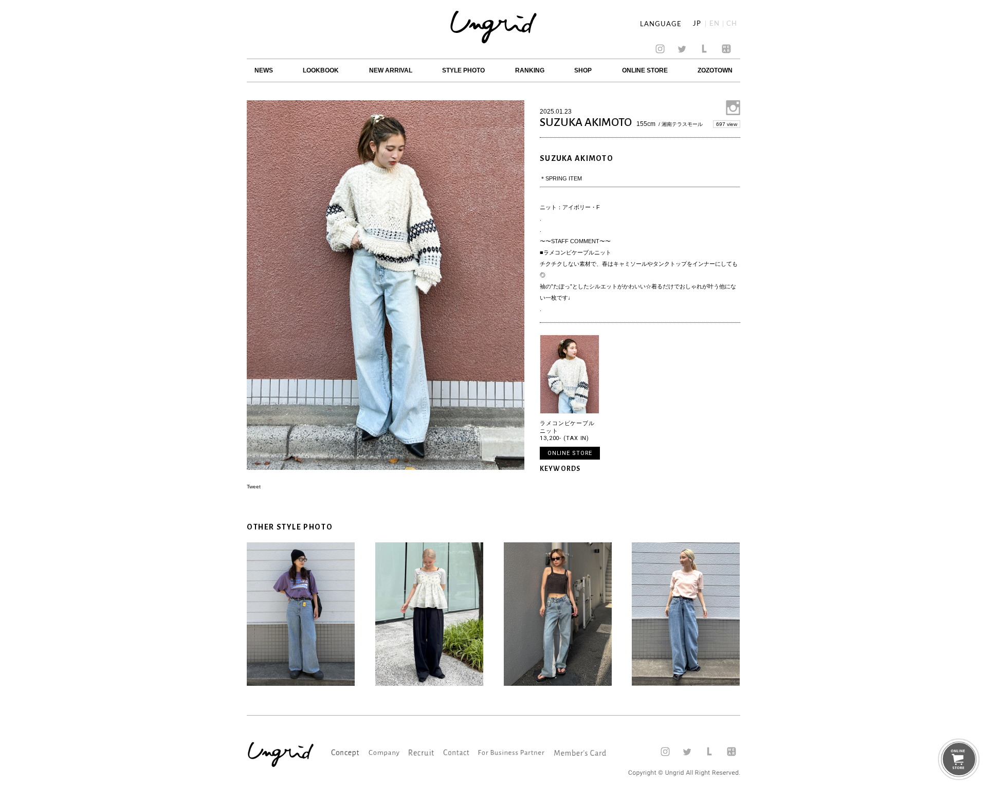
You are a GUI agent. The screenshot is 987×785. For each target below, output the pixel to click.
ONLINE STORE (645, 70)
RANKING (529, 70)
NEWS (263, 70)
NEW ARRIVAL (390, 70)
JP (697, 24)
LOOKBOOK (321, 70)
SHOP (583, 70)
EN (714, 24)
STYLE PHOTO (463, 70)
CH (731, 24)
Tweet (254, 486)
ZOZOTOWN (715, 70)
